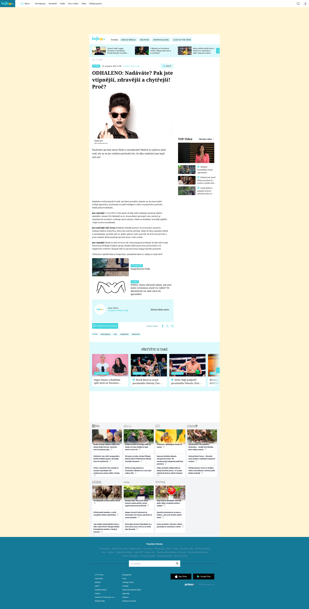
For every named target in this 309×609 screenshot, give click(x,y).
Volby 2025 (138, 552)
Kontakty (125, 586)
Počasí (175, 549)
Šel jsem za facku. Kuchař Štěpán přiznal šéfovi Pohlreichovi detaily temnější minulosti (138, 458)
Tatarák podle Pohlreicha (167, 552)
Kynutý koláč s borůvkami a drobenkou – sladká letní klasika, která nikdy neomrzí (201, 447)
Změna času (159, 549)
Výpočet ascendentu (130, 556)
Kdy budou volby (186, 549)
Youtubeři (53, 3)
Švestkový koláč (180, 556)
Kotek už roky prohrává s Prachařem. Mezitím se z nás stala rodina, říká (138, 470)
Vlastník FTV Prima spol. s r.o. (105, 597)
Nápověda (125, 593)
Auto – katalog (108, 552)
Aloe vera (182, 552)
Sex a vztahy (73, 3)
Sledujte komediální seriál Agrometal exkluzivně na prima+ (205, 172)
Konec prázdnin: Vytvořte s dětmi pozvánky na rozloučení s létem (169, 525)
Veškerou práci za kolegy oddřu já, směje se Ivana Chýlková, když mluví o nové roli (138, 447)
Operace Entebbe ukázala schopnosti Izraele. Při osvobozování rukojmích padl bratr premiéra (170, 460)
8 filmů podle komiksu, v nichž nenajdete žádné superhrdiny (104, 513)
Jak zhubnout (104, 549)
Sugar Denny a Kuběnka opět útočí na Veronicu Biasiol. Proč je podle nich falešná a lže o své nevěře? (108, 381)
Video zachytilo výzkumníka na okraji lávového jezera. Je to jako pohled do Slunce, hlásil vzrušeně (169, 470)
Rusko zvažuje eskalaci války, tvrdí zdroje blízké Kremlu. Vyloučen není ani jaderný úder (106, 447)
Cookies (97, 593)
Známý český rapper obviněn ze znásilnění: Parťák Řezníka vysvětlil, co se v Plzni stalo (118, 51)
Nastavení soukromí (129, 601)
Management (126, 575)
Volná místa (99, 578)
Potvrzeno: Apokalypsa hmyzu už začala (169, 445)
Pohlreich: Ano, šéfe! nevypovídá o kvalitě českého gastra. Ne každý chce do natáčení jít (106, 458)
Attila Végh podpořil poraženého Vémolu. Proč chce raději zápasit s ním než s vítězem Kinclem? (185, 381)
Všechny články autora (160, 309)
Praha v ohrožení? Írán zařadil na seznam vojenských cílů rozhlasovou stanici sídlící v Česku (106, 470)
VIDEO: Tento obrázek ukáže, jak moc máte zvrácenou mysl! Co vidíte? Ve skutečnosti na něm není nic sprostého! (151, 289)
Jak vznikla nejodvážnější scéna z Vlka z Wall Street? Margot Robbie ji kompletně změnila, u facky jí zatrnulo (106, 528)
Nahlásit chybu (100, 601)
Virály (62, 3)
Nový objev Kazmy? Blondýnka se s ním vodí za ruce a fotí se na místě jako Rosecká (138, 526)
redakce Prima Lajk (131, 66)
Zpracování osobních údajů (131, 590)
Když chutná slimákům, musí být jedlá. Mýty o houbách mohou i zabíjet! (169, 503)
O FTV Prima (99, 575)
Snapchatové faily (140, 268)
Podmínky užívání (101, 590)
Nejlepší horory (135, 549)
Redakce (125, 597)
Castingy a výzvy (127, 582)
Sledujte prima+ (95, 3)
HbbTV (97, 586)
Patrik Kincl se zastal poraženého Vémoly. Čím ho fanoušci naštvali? (148, 381)
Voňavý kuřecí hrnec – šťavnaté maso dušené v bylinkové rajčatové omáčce (201, 458)
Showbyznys (40, 3)
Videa (83, 3)
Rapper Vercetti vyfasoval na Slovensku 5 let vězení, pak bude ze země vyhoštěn (138, 514)
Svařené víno (150, 552)
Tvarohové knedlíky (148, 556)
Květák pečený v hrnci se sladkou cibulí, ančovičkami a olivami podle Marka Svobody (201, 470)
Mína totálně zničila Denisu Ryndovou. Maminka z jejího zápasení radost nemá (204, 51)
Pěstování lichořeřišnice (197, 552)
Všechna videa (205, 139)
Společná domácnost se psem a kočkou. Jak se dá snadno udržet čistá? (169, 514)
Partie (168, 549)
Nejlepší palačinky (164, 556)
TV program (148, 549)
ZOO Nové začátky (202, 549)
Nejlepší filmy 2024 (119, 549)
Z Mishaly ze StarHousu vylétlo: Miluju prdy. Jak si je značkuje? (160, 50)
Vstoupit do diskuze (107, 326)
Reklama (98, 582)
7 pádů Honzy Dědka (124, 552)
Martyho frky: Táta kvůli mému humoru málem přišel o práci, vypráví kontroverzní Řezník (136, 503)
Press (124, 578)
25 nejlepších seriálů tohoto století (106, 501)
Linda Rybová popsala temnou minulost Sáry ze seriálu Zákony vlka (205, 192)
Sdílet (168, 67)
